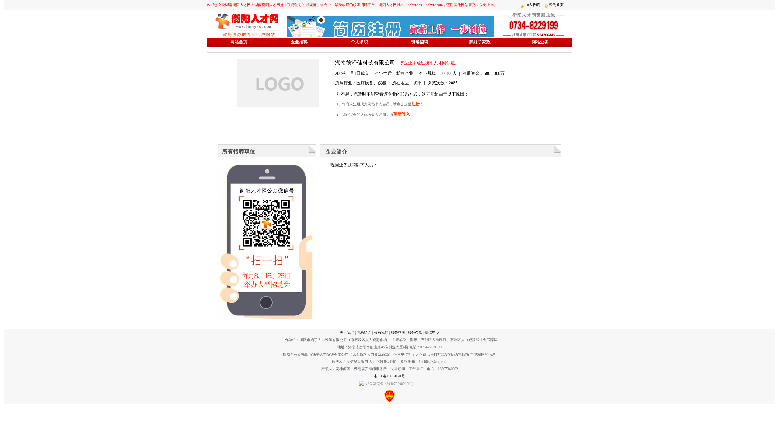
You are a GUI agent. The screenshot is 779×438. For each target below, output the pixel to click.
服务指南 (398, 332)
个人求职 (359, 42)
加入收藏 (532, 5)
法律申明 (432, 332)
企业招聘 (299, 42)
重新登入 (401, 114)
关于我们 (347, 332)
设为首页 (556, 5)
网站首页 (238, 42)
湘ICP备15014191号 (389, 376)
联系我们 (381, 332)
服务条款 (415, 332)
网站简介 (364, 332)
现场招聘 (419, 42)
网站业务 (540, 42)
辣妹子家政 (480, 42)
